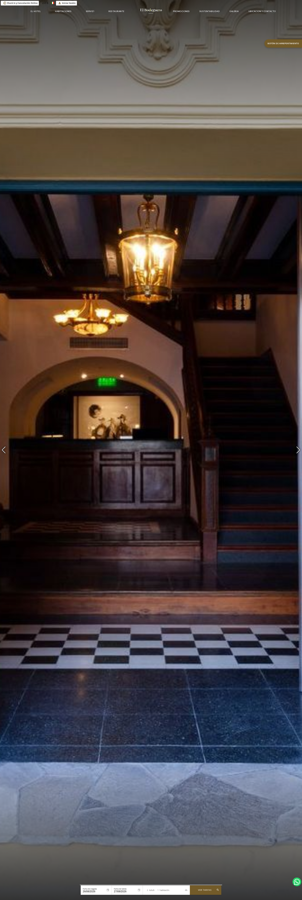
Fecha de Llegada (90, 889)
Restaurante (116, 11)
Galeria (234, 11)
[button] (298, 450)
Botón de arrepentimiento (283, 43)
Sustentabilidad (209, 11)
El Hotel (36, 11)
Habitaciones (63, 11)
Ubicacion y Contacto (262, 11)
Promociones (181, 11)
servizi (90, 11)
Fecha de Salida (120, 889)
